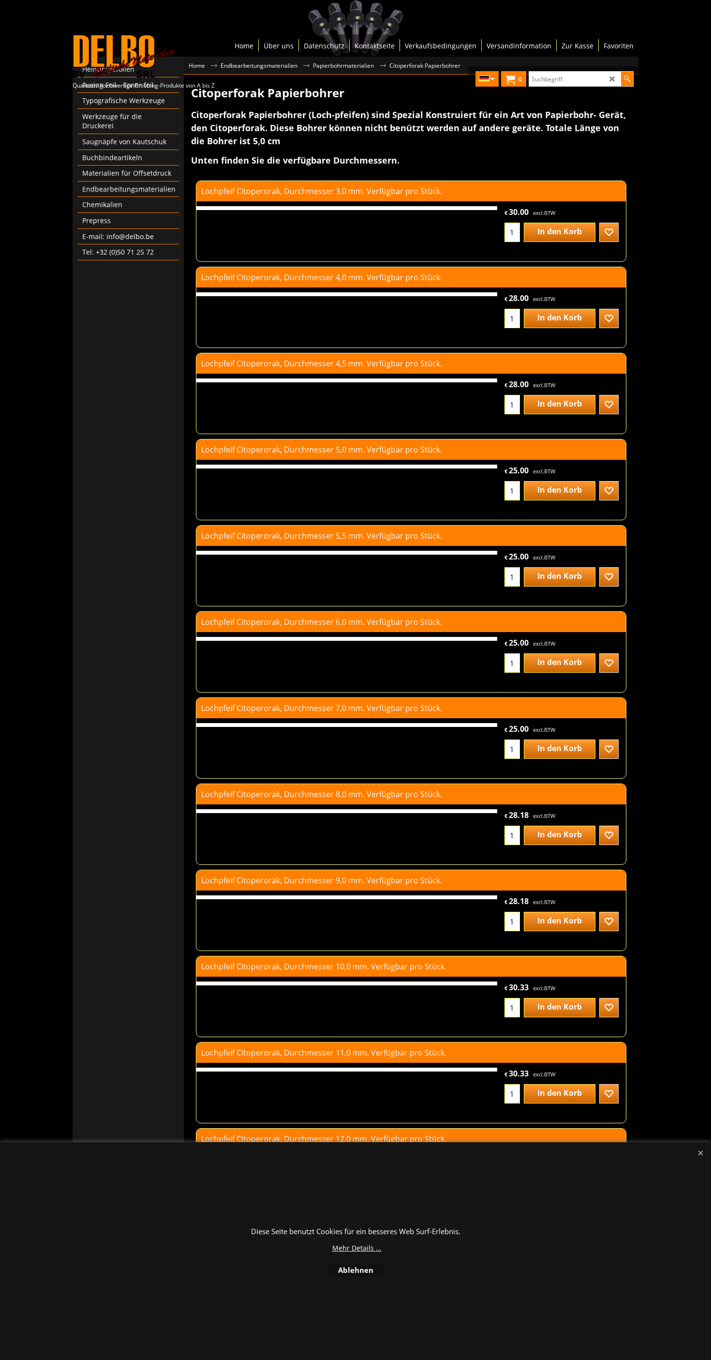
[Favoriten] (609, 232)
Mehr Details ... (357, 1248)
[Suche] (627, 79)
